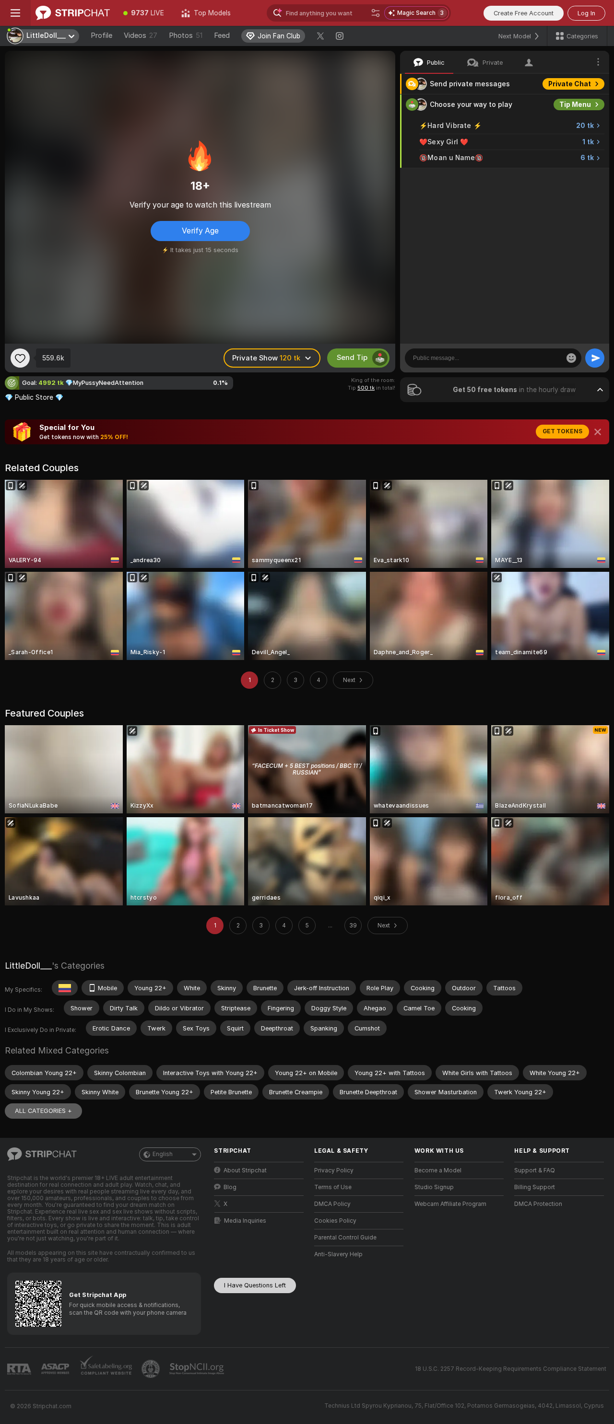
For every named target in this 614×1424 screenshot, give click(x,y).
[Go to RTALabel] (20, 1369)
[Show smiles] (571, 358)
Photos (185, 35)
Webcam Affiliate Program (450, 1204)
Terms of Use (333, 1187)
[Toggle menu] (15, 13)
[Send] (594, 358)
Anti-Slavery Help (338, 1254)
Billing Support (534, 1187)
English (163, 1154)
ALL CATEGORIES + (43, 1110)
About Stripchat (245, 1170)
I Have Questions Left (255, 1285)
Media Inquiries (245, 1220)
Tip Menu (575, 104)
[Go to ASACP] (56, 1369)
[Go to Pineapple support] (152, 1369)
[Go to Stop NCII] (197, 1369)
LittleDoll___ (28, 966)
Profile (101, 35)
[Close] (597, 431)
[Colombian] (65, 988)
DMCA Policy (332, 1204)
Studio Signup (434, 1187)
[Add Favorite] (20, 358)
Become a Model (437, 1170)
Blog (230, 1187)
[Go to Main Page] (73, 13)
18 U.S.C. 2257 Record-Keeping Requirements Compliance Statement (510, 1369)
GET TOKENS (562, 431)
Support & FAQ (534, 1170)
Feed (222, 35)
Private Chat (569, 84)
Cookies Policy (335, 1220)
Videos (140, 35)
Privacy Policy (334, 1170)
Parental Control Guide (345, 1237)
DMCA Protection (538, 1204)
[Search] (375, 13)
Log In (586, 13)
